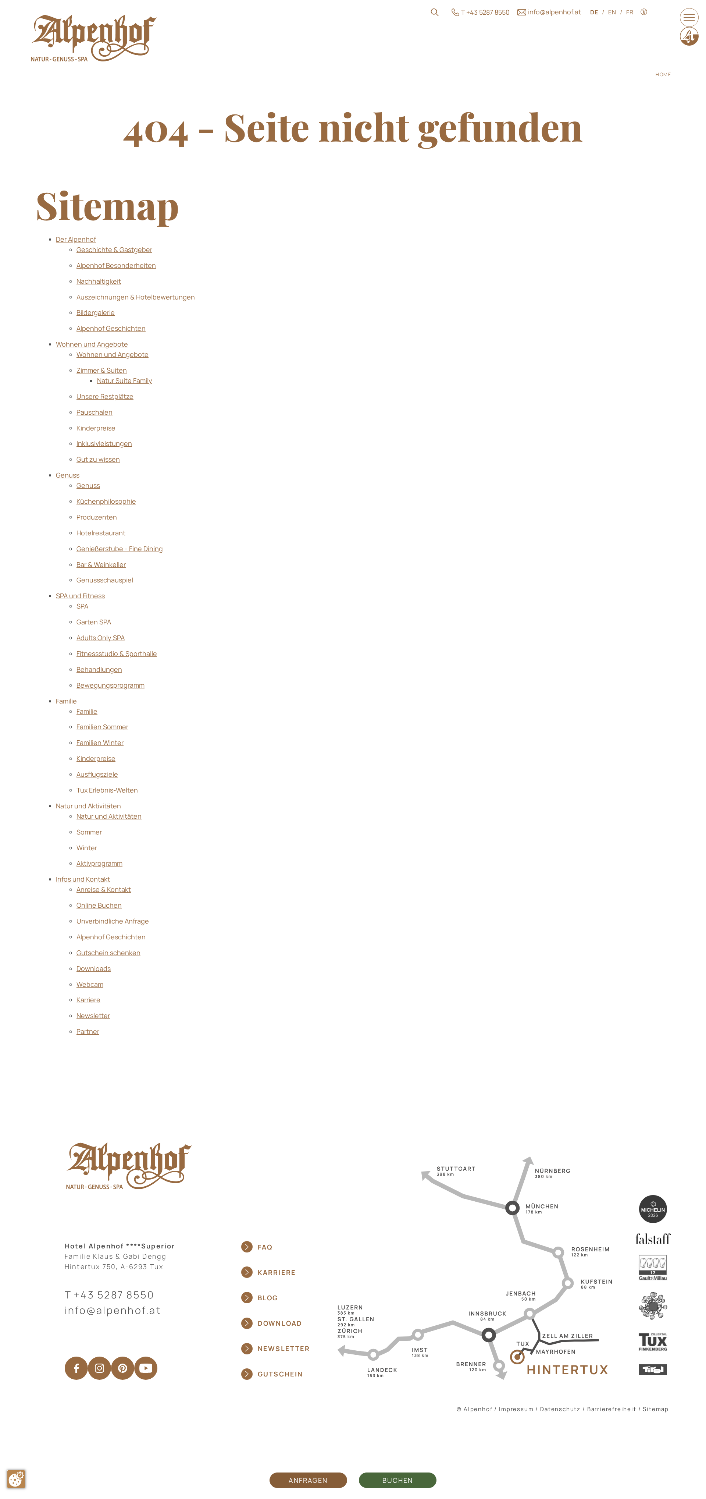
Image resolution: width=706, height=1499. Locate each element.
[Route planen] (472, 1267)
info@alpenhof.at (113, 1310)
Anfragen (308, 1480)
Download (280, 1323)
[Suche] (435, 12)
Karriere (277, 1272)
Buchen (397, 1480)
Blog (268, 1297)
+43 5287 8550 (114, 1294)
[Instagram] (99, 1368)
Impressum (516, 1409)
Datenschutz (560, 1409)
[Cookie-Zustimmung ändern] (16, 1479)
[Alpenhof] (93, 37)
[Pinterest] (122, 1368)
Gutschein (280, 1373)
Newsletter (284, 1348)
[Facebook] (76, 1368)
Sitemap (656, 1409)
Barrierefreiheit (612, 1409)
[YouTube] (145, 1368)
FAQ (265, 1247)
